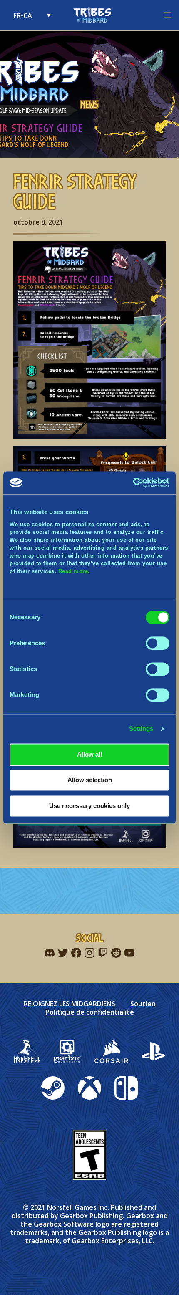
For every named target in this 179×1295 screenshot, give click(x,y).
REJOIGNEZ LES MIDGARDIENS (69, 1003)
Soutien (143, 1003)
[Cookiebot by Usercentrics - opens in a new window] (133, 482)
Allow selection (89, 780)
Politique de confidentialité (89, 1012)
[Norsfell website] (27, 1051)
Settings (141, 728)
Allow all (89, 754)
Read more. (74, 571)
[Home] (92, 15)
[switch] (157, 643)
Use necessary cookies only (89, 805)
